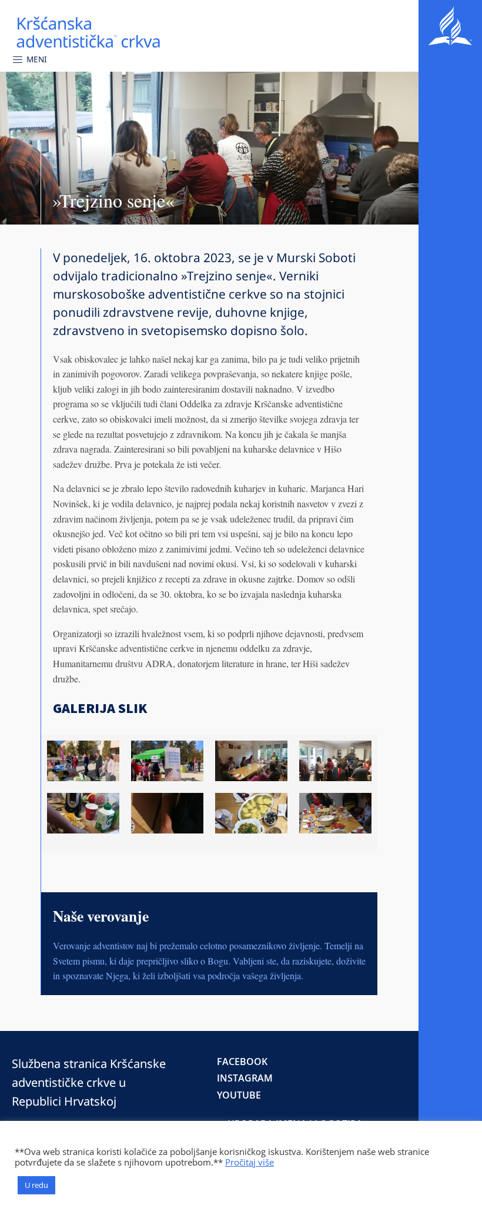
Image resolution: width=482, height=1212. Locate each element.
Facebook (242, 1061)
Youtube (239, 1095)
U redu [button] (36, 1185)
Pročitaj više (249, 1162)
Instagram (245, 1078)
